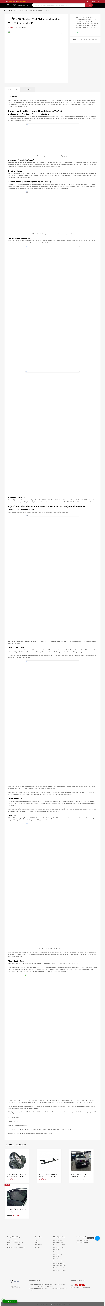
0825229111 (11, 1)
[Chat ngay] (97, 1238)
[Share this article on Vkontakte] (93, 40)
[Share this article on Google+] (87, 40)
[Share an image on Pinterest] (90, 40)
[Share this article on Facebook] (81, 40)
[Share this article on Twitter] (84, 40)
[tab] (12, 89)
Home (5, 10)
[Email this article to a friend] (96, 40)
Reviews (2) (28, 89)
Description (12, 89)
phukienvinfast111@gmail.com (23, 1)
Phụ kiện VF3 (12, 10)
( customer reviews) (20, 27)
